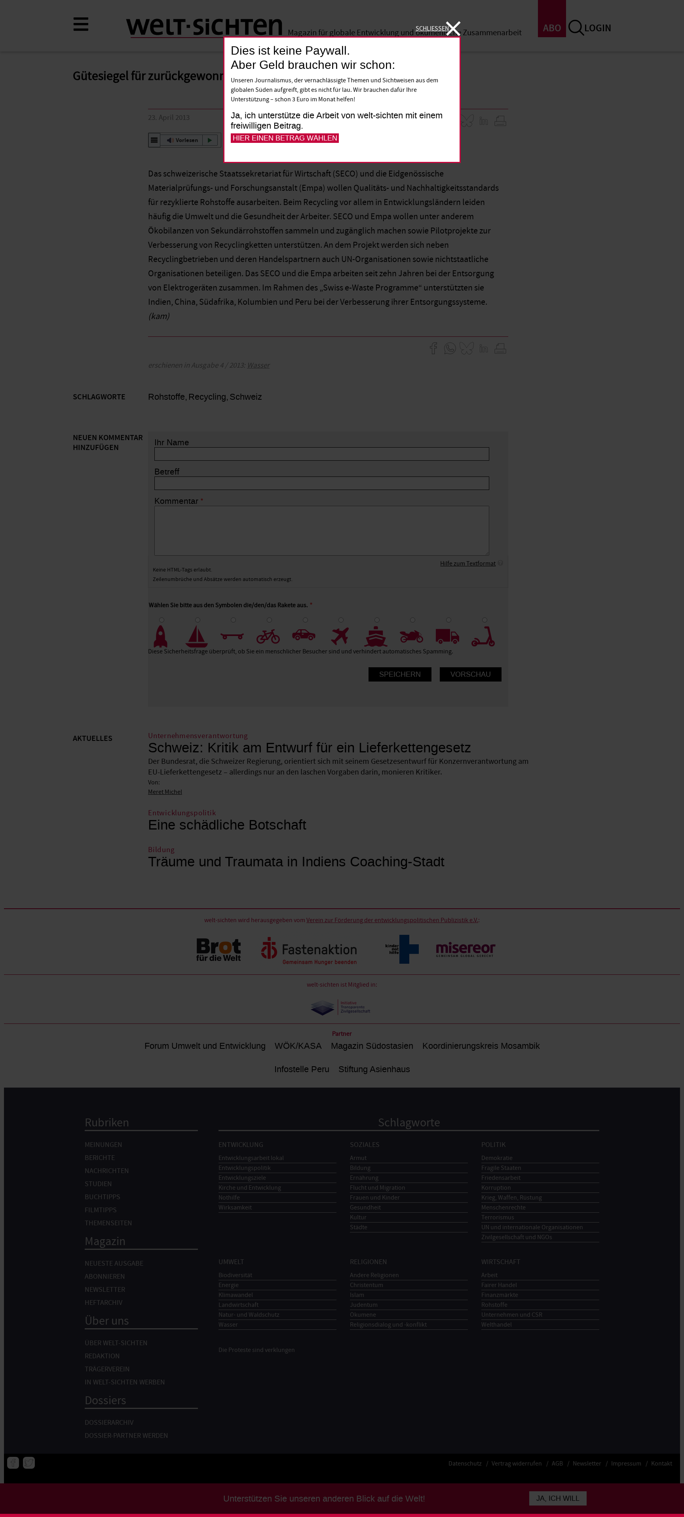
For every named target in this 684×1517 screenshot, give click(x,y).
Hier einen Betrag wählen (285, 138)
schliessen (432, 28)
